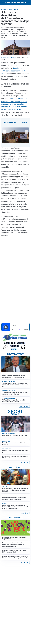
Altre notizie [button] (24, 406)
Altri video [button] (25, 513)
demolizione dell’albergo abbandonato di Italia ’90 (14, 71)
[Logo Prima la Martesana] (15, 2)
